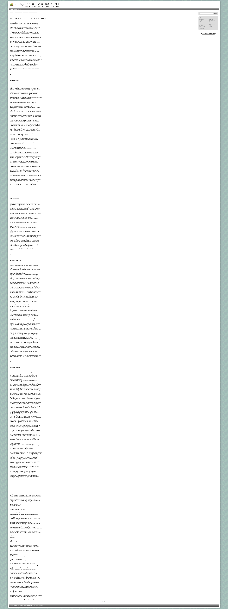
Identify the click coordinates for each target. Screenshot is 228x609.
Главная (11, 9)
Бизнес (210, 26)
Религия (201, 25)
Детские (210, 21)
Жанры (15, 9)
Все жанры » (202, 28)
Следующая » (43, 18)
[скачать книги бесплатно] (17, 6)
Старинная (202, 24)
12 (36, 18)
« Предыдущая (16, 18)
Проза (201, 20)
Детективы (211, 19)
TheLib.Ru (11, 12)
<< (102, 601)
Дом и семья (202, 26)
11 (34, 18)
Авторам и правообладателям (37, 605)
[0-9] (58, 3)
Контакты (19, 9)
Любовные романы (212, 20)
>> (104, 601)
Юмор (210, 25)
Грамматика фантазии (33, 12)
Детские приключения (18, 12)
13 (38, 18)
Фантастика (202, 19)
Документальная (212, 24)
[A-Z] (56, 3)
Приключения (202, 21)
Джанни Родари (25, 12)
